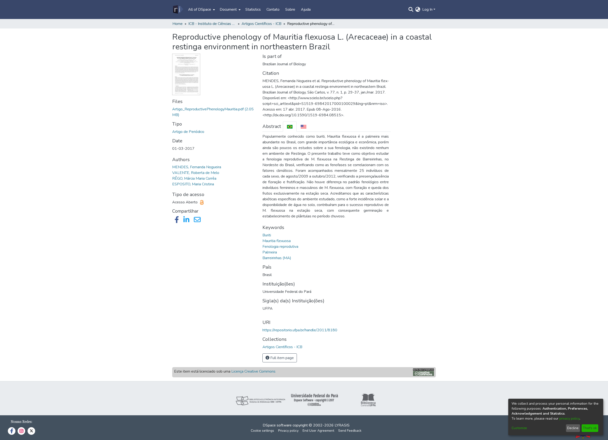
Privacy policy (288, 430)
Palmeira (269, 252)
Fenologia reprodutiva (280, 246)
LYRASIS (342, 425)
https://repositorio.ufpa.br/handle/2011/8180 (299, 330)
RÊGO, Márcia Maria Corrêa (194, 178)
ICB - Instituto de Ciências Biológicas (212, 23)
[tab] (290, 127)
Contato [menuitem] (273, 9)
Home (177, 23)
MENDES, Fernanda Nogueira (196, 167)
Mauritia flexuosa (276, 240)
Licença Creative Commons (253, 371)
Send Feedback (349, 430)
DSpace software (277, 425)
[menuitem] (201, 9)
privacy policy (569, 418)
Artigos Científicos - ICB (261, 23)
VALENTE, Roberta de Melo (195, 172)
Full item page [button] (281, 357)
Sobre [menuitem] (290, 9)
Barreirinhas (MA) (276, 258)
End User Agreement (318, 430)
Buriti (266, 235)
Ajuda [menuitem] (306, 9)
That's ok (590, 428)
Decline (573, 428)
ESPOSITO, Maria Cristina (193, 184)
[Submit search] (411, 9)
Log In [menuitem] (427, 9)
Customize (519, 428)
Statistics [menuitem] (253, 9)
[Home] (177, 9)
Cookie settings (262, 430)
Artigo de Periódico (188, 131)
